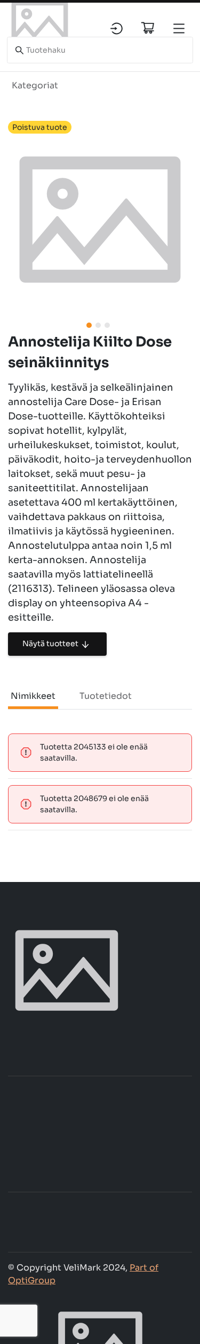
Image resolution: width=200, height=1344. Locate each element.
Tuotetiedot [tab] (105, 696)
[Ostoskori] (148, 28)
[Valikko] (179, 28)
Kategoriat (35, 85)
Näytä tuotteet (50, 643)
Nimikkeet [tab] (33, 696)
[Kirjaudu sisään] (116, 28)
